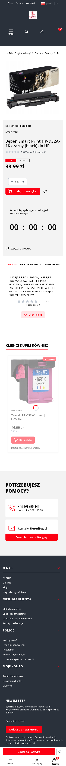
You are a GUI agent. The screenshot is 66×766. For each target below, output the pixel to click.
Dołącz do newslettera (24, 729)
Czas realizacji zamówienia (17, 618)
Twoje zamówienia (13, 676)
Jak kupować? (10, 640)
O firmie (7, 582)
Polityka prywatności (14, 654)
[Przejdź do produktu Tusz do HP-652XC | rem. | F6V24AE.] (33, 381)
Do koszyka (25, 439)
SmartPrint (11, 131)
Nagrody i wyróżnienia (15, 592)
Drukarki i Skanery (44, 53)
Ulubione (7, 685)
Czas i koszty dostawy (14, 613)
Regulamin (8, 649)
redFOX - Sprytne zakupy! (18, 53)
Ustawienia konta (12, 680)
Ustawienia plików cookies (17, 659)
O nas (19, 3)
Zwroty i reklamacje (13, 623)
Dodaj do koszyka (25, 191)
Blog (10, 3)
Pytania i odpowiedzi (14, 644)
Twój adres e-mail (15, 721)
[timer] (33, 223)
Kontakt (30, 3)
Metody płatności (12, 609)
